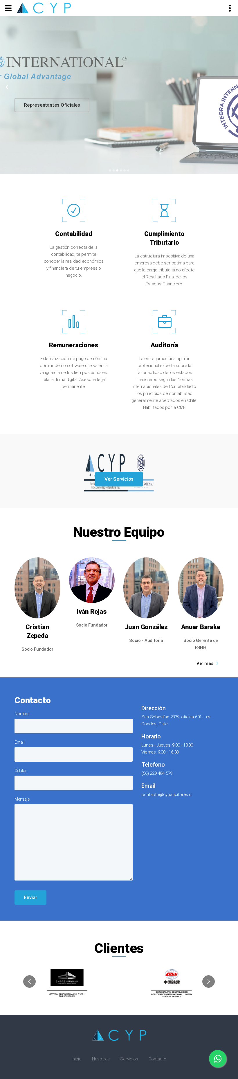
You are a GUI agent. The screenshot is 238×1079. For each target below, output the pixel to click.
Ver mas (204, 663)
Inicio (77, 1059)
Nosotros (101, 1059)
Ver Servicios (119, 479)
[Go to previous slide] (29, 981)
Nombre (22, 713)
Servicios (129, 1059)
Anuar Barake (200, 627)
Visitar (38, 101)
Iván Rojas (92, 611)
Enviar (30, 897)
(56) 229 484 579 (156, 773)
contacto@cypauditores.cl (166, 794)
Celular (21, 770)
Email (19, 742)
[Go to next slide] (208, 981)
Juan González (146, 627)
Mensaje (22, 799)
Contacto (157, 1059)
